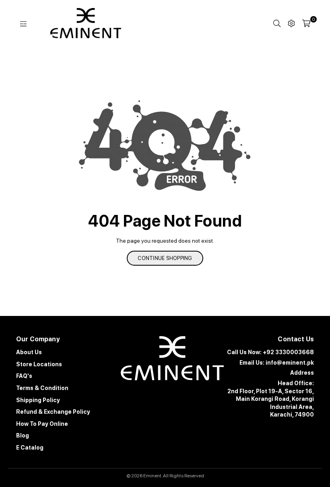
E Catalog (29, 447)
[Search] (277, 23)
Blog (22, 435)
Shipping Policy (38, 400)
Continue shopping (165, 258)
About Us (29, 352)
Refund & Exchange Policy (53, 412)
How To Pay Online (42, 424)
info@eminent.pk (290, 362)
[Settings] (291, 23)
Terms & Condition (42, 388)
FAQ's (24, 376)
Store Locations (39, 364)
